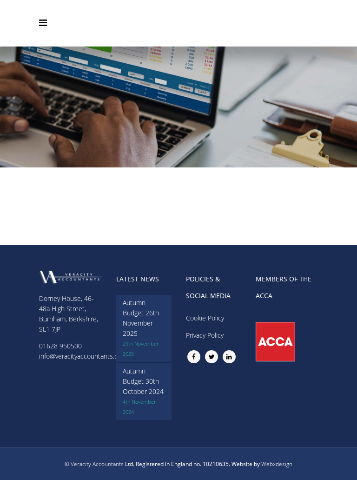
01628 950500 (60, 345)
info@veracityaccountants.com (83, 356)
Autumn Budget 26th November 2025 (141, 318)
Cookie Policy (205, 317)
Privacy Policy (205, 335)
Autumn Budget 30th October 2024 (143, 381)
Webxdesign (276, 464)
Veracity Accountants (97, 464)
